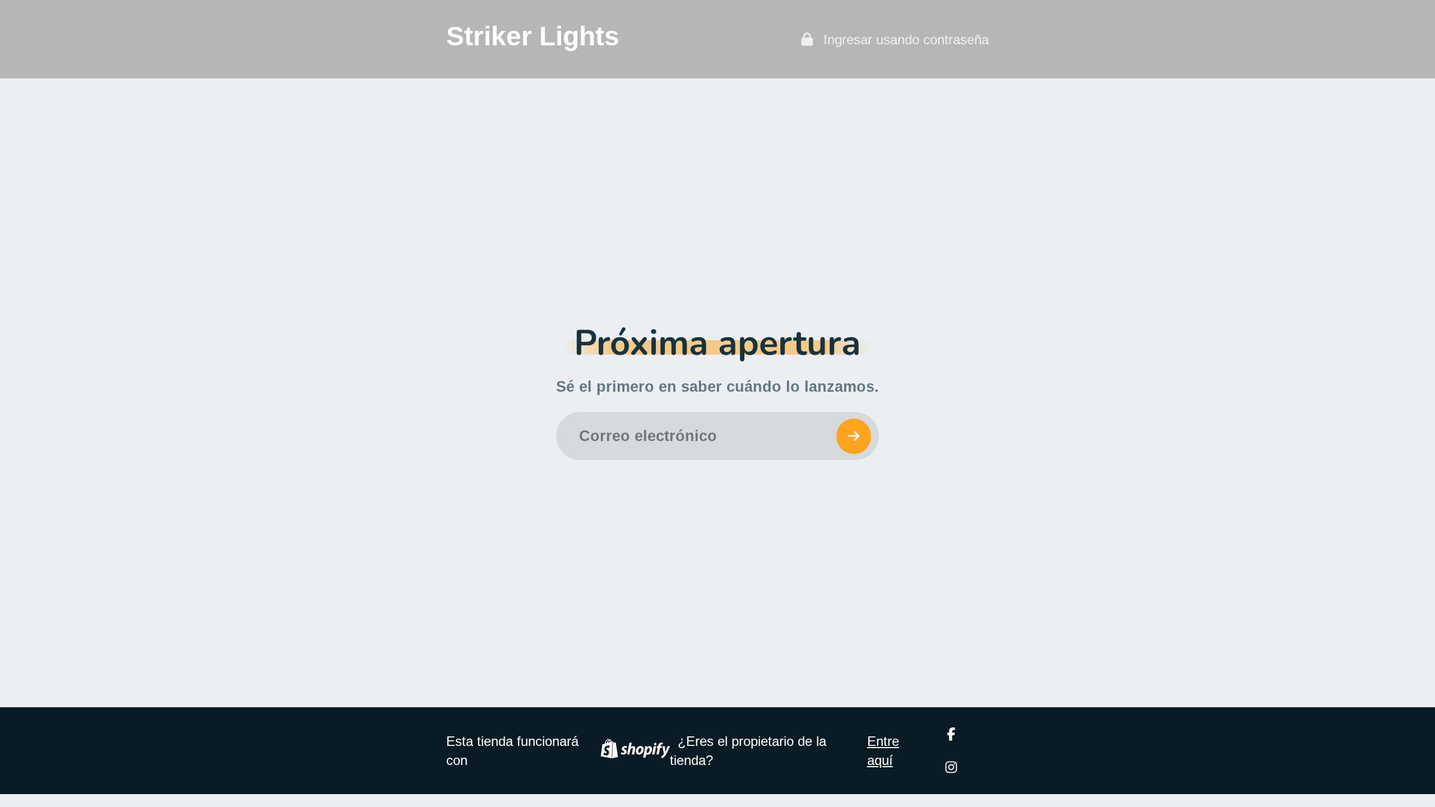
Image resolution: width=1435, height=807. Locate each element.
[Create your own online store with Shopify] (635, 751)
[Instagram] (951, 767)
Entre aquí (883, 750)
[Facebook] (951, 734)
